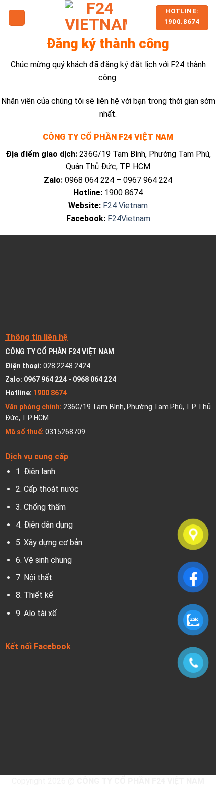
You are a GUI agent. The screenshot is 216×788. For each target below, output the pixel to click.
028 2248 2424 (66, 366)
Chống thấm (45, 507)
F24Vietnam (127, 218)
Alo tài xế (40, 613)
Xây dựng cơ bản (53, 542)
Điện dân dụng (48, 525)
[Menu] (17, 18)
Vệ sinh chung (48, 560)
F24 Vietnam (125, 205)
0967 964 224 (45, 379)
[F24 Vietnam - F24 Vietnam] (96, 17)
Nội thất (38, 577)
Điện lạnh (39, 471)
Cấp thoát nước (51, 489)
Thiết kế (38, 595)
